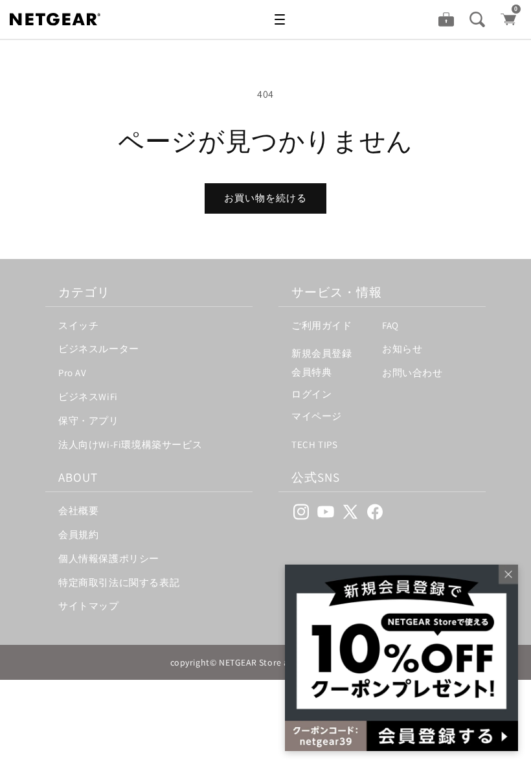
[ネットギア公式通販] (68, 19)
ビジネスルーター (98, 349)
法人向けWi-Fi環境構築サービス (130, 444)
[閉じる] (505, 577)
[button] (280, 19)
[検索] (477, 19)
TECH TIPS (314, 444)
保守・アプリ (88, 420)
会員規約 (78, 534)
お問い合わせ (412, 372)
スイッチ (78, 325)
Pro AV (72, 372)
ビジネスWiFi (88, 396)
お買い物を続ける (265, 198)
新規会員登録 (321, 353)
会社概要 (78, 510)
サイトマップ (88, 606)
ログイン (311, 394)
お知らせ (402, 349)
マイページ (316, 416)
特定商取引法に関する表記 (118, 582)
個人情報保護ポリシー (108, 558)
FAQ (390, 325)
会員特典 (311, 372)
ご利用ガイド (321, 325)
